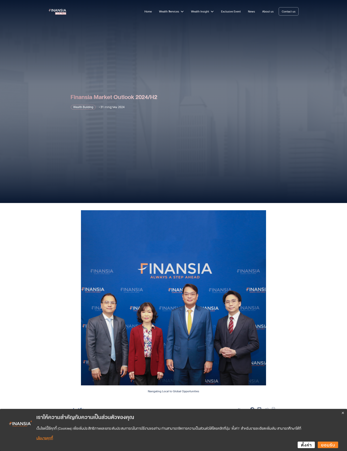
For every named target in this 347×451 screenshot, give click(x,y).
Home (148, 11)
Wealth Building (83, 107)
